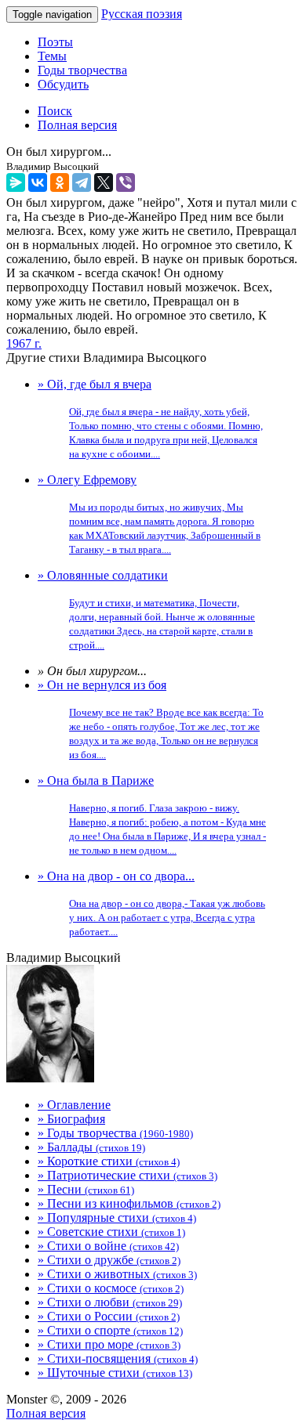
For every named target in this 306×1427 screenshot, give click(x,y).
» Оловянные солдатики (146, 610)
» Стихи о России (109, 1316)
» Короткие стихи (109, 1161)
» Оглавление (74, 1104)
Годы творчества (82, 70)
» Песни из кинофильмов (129, 1203)
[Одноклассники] (59, 182)
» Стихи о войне (108, 1245)
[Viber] (125, 182)
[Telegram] (81, 182)
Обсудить (63, 84)
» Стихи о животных (117, 1274)
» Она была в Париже (152, 815)
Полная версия (46, 1413)
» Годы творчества (115, 1133)
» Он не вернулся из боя (151, 719)
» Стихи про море (109, 1344)
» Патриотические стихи (127, 1175)
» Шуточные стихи (115, 1372)
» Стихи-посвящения (118, 1358)
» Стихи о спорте (110, 1330)
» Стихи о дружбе (109, 1259)
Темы (52, 56)
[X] (103, 182)
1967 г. (24, 343)
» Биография (71, 1118)
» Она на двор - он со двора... (151, 903)
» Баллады (91, 1147)
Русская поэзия (141, 13)
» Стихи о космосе (111, 1288)
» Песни (86, 1189)
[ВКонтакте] (37, 182)
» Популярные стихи (117, 1217)
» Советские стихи (111, 1231)
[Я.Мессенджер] (15, 182)
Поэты (55, 42)
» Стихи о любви (110, 1302)
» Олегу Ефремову (149, 514)
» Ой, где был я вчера (150, 419)
